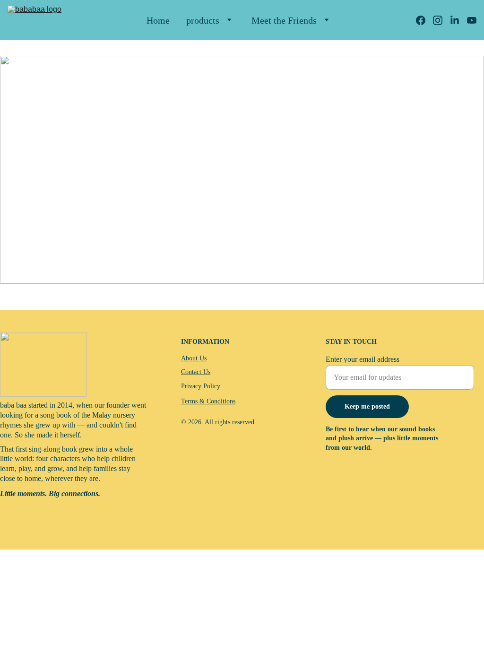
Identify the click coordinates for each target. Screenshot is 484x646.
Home (158, 20)
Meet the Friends (284, 20)
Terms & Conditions (208, 401)
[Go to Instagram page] (441, 20)
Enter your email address (362, 359)
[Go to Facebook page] (424, 20)
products (202, 20)
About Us (194, 358)
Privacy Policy (200, 386)
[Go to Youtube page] (471, 20)
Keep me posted (367, 406)
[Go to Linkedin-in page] (458, 20)
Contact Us (195, 371)
